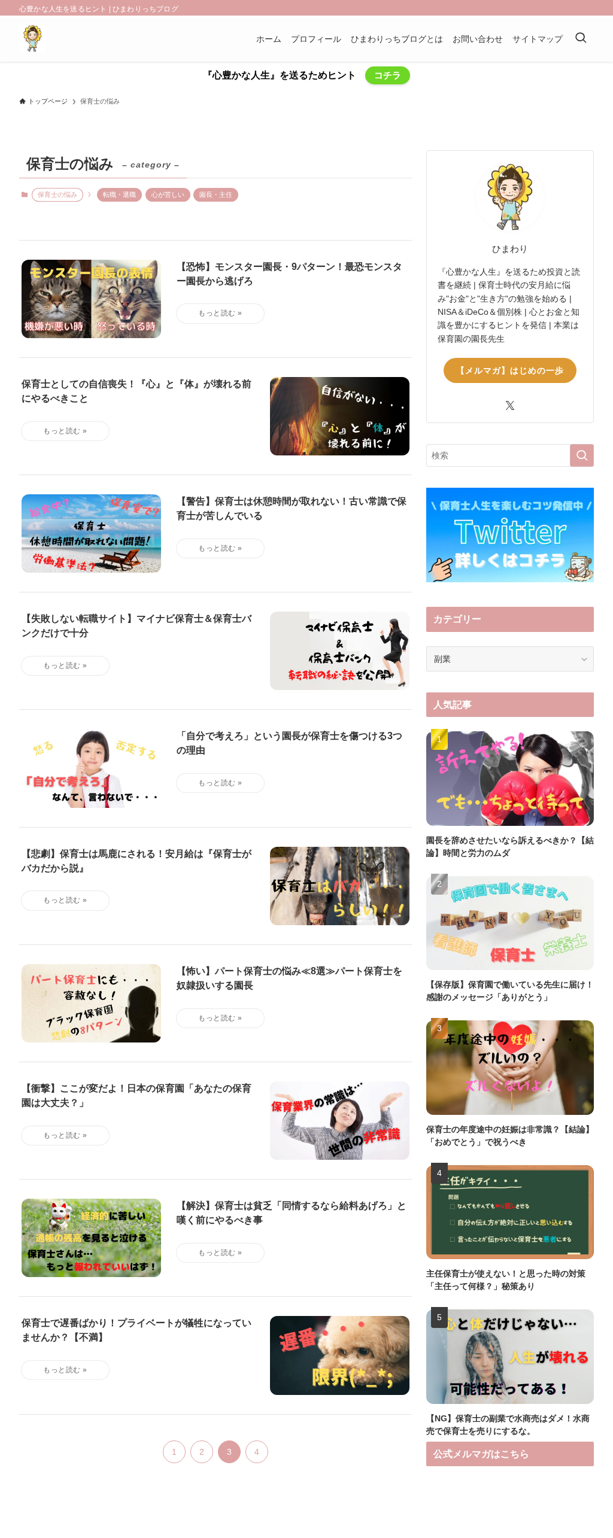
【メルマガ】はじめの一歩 (510, 370)
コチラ (387, 75)
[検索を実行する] (582, 455)
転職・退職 (119, 194)
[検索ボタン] (581, 39)
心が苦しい (167, 194)
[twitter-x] (510, 406)
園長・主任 (215, 194)
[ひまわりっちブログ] (32, 38)
